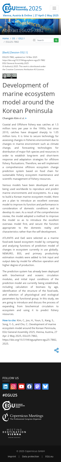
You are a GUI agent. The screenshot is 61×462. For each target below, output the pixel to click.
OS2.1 (21, 38)
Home (5, 38)
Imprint (12, 456)
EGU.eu (49, 456)
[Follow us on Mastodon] (37, 387)
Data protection (30, 456)
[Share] (56, 351)
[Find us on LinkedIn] (5, 387)
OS (13, 38)
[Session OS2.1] (19, 52)
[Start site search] (56, 40)
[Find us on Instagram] (13, 387)
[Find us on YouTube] (21, 387)
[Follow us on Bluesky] (45, 387)
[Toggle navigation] (54, 8)
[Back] (5, 52)
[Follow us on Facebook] (29, 387)
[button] (34, 40)
